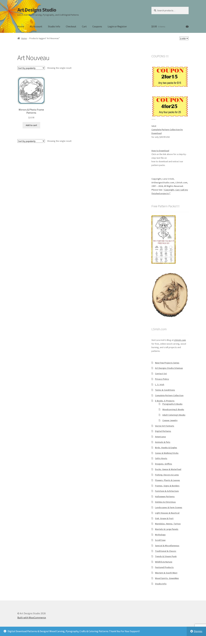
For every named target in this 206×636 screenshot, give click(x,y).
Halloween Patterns (165, 496)
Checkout (71, 26)
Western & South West (166, 572)
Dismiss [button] (198, 631)
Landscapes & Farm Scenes (168, 507)
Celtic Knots (161, 458)
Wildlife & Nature (163, 561)
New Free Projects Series (167, 362)
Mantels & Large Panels (166, 529)
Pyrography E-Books (172, 403)
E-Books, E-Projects (164, 400)
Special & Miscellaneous (167, 545)
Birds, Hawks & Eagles (166, 447)
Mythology (160, 534)
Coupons (97, 26)
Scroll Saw (160, 540)
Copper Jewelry (170, 420)
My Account (36, 26)
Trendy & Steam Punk (166, 556)
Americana (160, 436)
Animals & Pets (162, 442)
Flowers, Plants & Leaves (167, 480)
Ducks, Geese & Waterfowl (168, 469)
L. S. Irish (159, 384)
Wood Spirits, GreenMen (167, 578)
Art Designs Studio (36, 10)
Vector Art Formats (164, 425)
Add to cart (31, 125)
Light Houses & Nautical (167, 512)
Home (20, 26)
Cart (84, 26)
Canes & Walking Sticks (166, 453)
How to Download (160, 150)
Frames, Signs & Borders (167, 485)
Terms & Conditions (165, 389)
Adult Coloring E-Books (173, 414)
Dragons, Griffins (163, 463)
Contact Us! (161, 373)
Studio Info (54, 26)
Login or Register (117, 26)
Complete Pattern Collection (169, 395)
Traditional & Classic (165, 551)
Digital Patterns (163, 431)
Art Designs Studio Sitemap (169, 368)
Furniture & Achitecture (167, 491)
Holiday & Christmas (165, 501)
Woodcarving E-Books (173, 409)
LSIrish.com (180, 340)
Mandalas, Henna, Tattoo (168, 523)
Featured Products (164, 567)
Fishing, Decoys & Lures (167, 474)
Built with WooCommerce (31, 617)
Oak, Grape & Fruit (164, 518)
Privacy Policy (162, 379)
